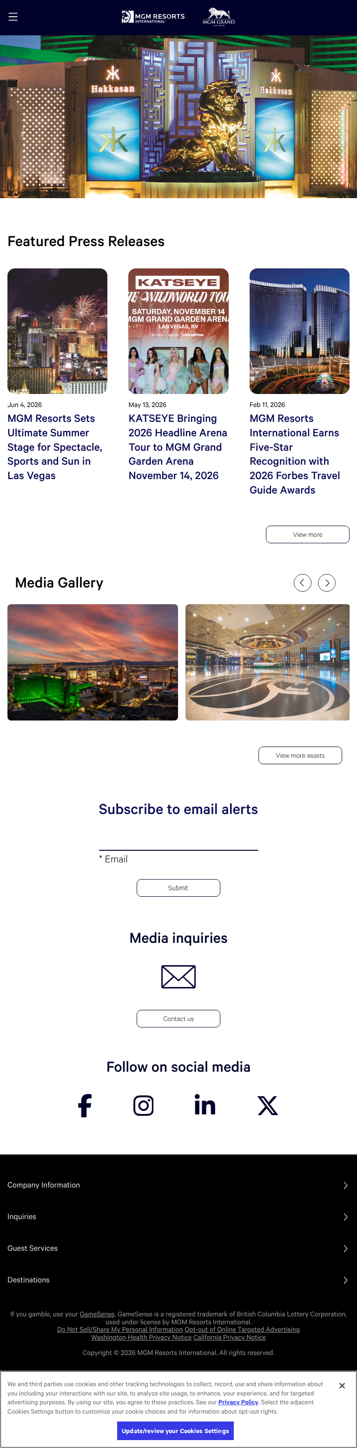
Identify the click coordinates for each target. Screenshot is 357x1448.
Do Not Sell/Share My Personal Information (120, 1330)
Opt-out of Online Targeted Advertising (242, 1330)
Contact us (178, 1020)
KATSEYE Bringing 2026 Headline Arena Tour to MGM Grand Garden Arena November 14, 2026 (177, 447)
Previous (302, 583)
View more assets (300, 757)
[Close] (342, 1385)
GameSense (97, 1314)
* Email (113, 861)
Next (327, 583)
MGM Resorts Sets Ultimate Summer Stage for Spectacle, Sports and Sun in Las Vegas (54, 447)
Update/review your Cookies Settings (175, 1430)
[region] (178, 1409)
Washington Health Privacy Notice (141, 1337)
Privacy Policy (238, 1402)
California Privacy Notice (229, 1337)
